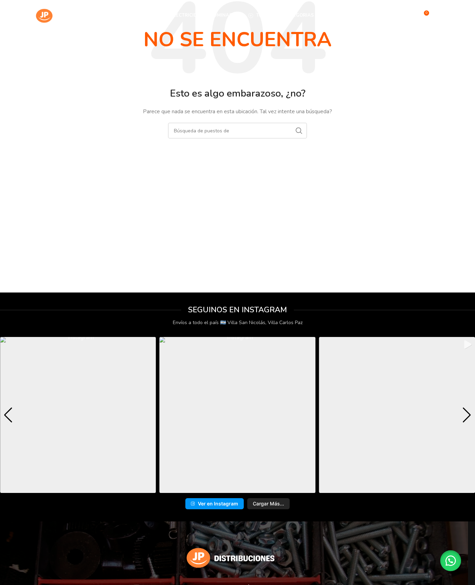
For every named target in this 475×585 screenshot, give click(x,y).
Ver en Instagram (218, 503)
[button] (226, 488)
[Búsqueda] (409, 16)
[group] (78, 415)
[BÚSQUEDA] (299, 131)
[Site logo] (66, 15)
